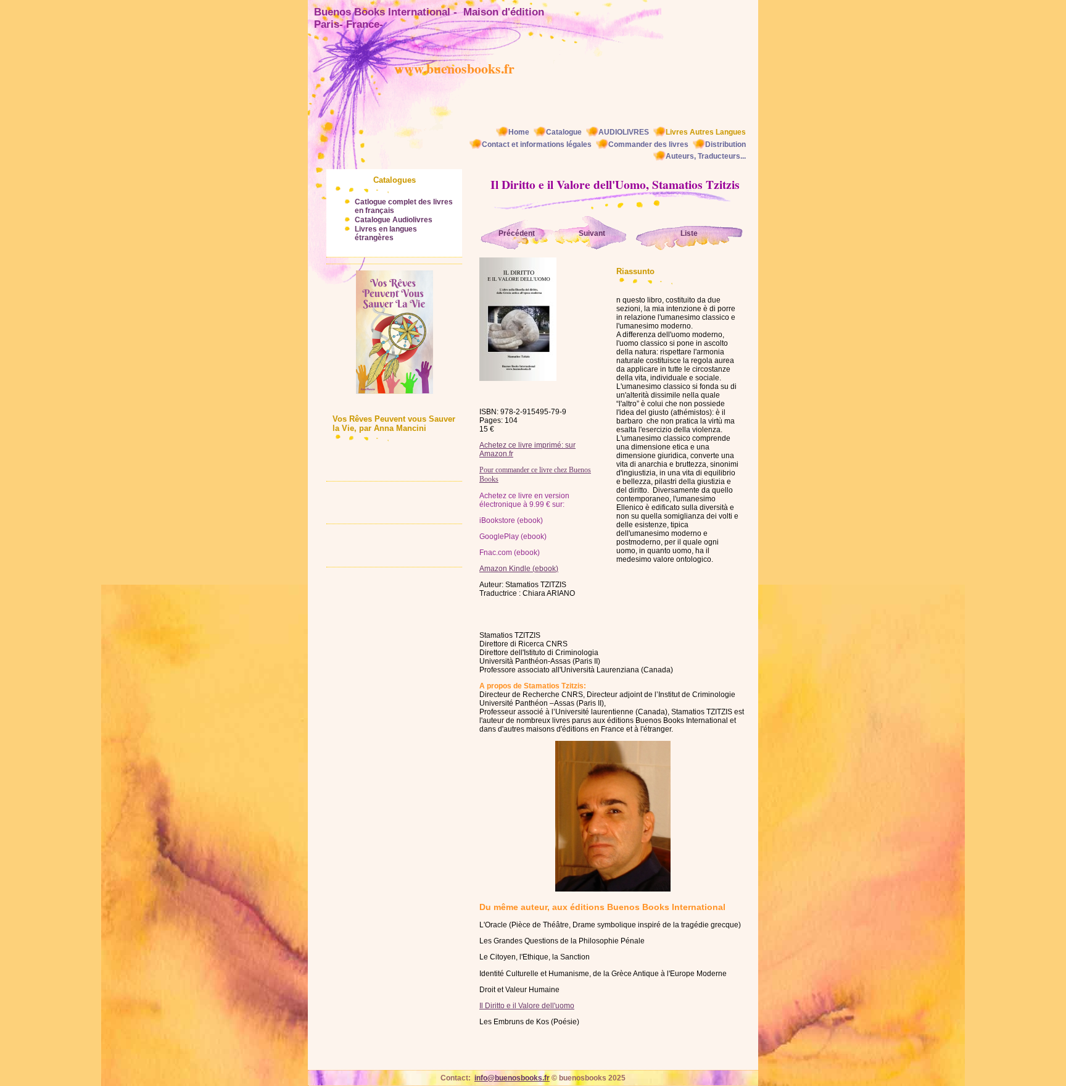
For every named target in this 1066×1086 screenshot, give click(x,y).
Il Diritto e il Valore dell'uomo (526, 1005)
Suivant (592, 233)
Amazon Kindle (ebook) (518, 568)
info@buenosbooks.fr (512, 1078)
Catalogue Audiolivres (393, 219)
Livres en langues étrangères (386, 233)
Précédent (516, 233)
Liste (689, 233)
